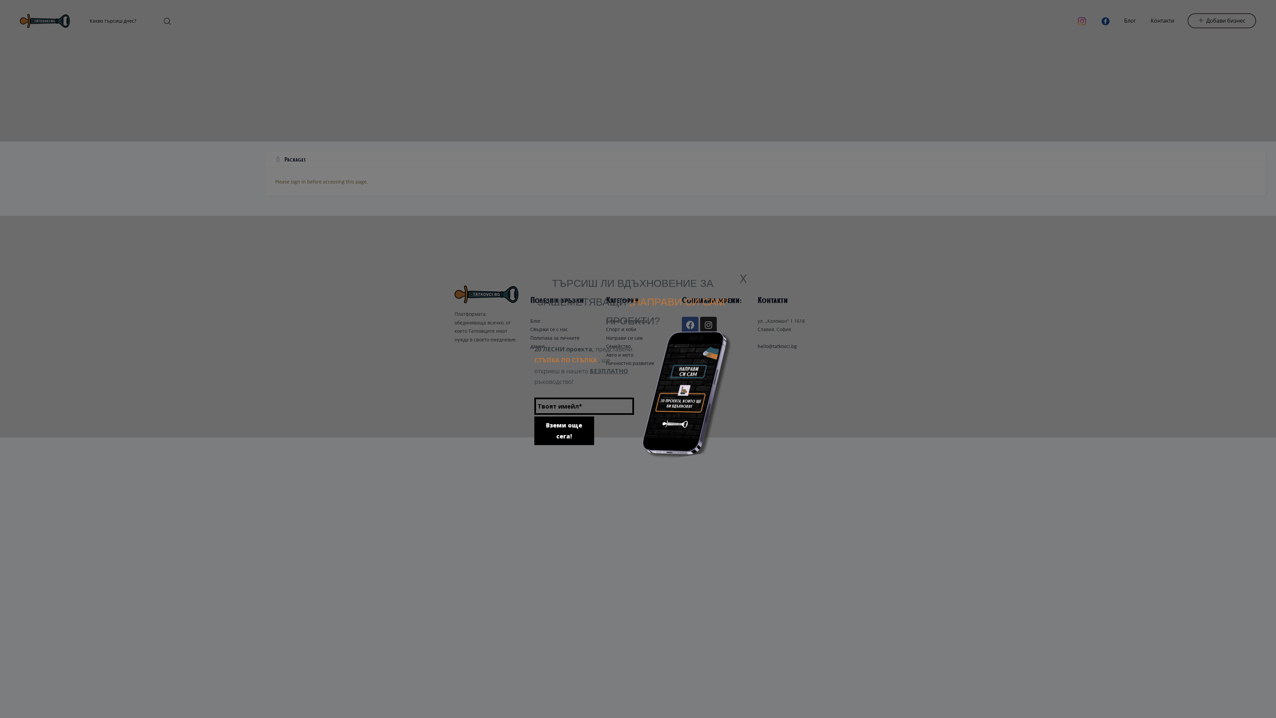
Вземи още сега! (564, 412)
